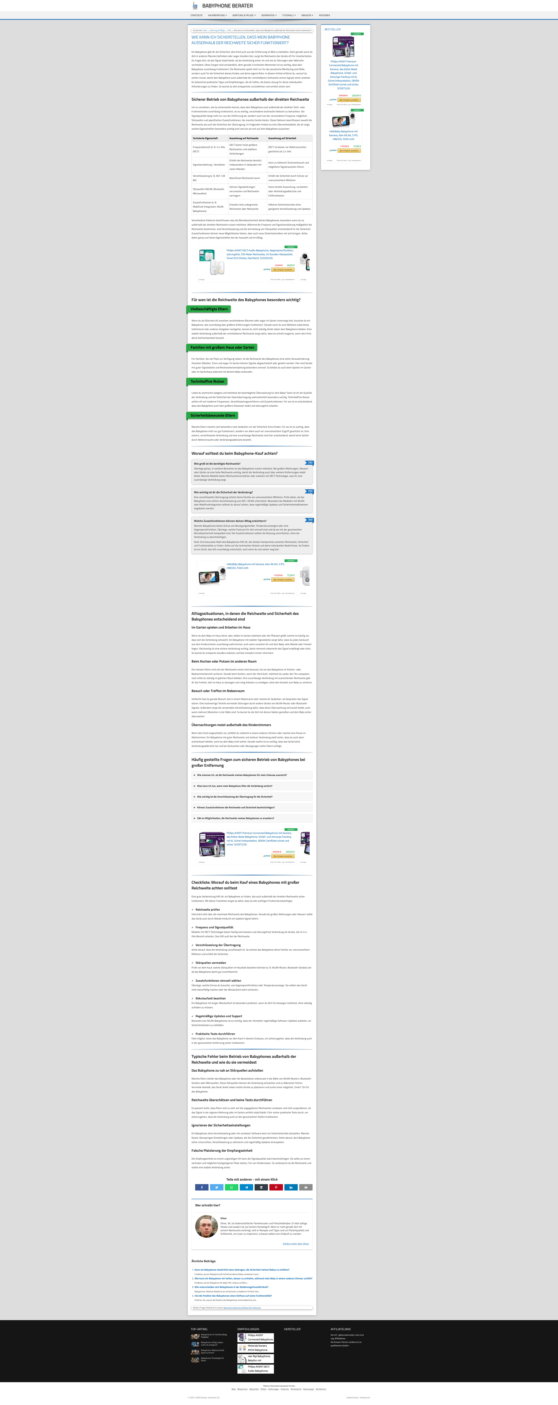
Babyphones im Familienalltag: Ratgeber (214, 1335)
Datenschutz (352, 1397)
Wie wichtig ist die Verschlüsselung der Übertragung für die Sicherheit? (234, 797)
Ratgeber (324, 15)
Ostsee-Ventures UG (210, 1397)
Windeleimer (321, 1389)
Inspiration (267, 15)
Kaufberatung (216, 15)
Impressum (365, 1397)
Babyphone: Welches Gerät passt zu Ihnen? (212, 1351)
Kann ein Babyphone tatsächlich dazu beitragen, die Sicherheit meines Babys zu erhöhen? (242, 1270)
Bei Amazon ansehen (283, 269)
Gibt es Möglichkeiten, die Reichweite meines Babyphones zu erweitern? (235, 818)
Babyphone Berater (227, 5)
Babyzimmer (242, 1389)
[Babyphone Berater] (193, 9)
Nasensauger (308, 1389)
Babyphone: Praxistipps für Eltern (212, 1359)
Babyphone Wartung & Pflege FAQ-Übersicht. (242, 1307)
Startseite (197, 15)
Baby (234, 1389)
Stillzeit (263, 1389)
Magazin (306, 15)
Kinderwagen (273, 1389)
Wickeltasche (296, 1389)
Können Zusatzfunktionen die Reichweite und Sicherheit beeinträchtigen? (236, 807)
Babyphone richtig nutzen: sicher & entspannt (212, 1343)
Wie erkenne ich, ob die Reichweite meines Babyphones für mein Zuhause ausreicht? (242, 775)
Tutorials (288, 15)
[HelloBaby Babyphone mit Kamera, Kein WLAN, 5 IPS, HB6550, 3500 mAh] (343, 127)
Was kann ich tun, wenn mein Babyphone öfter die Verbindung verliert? (234, 786)
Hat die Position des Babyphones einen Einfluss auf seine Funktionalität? (233, 1296)
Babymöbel (254, 1389)
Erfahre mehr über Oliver (296, 1244)
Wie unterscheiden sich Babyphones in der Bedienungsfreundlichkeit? (231, 1287)
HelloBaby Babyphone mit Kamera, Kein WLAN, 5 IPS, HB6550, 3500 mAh (343, 135)
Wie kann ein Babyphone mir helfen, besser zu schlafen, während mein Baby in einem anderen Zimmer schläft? (253, 1278)
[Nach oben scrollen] (553, 1400)
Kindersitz (285, 1389)
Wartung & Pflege (243, 15)
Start (205, 30)
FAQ (229, 30)
